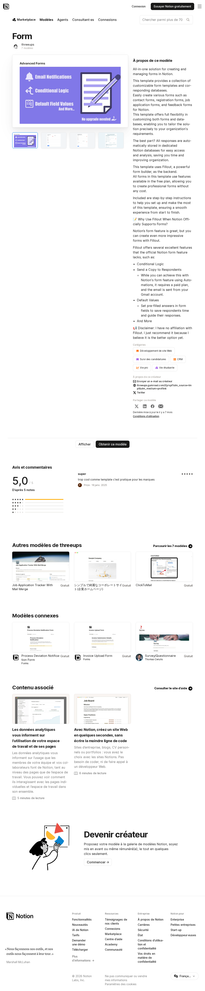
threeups (27, 44)
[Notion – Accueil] (6, 6)
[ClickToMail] (164, 567)
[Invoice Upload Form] (102, 637)
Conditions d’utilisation (146, 416)
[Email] (161, 406)
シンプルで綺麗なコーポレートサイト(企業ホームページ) (98, 587)
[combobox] (166, 19)
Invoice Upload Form (97, 656)
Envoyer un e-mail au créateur (154, 381)
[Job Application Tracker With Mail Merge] (40, 567)
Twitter (141, 392)
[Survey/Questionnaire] (164, 637)
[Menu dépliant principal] (199, 6)
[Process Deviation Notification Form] (40, 637)
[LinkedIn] (144, 406)
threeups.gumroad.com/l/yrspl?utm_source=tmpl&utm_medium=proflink (164, 387)
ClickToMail (144, 585)
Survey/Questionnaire (160, 656)
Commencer (98, 862)
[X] (136, 406)
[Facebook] (152, 406)
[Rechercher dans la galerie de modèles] (188, 19)
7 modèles (27, 48)
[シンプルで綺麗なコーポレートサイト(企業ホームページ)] (102, 567)
